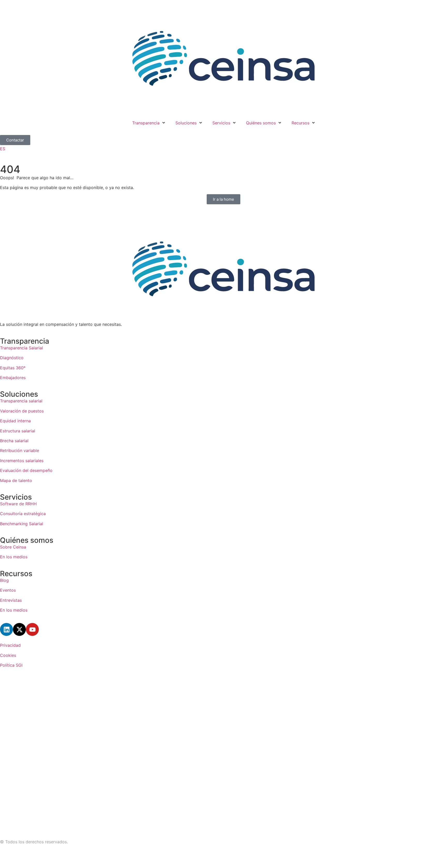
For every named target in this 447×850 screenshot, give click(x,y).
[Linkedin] (6, 629)
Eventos (8, 590)
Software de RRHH (18, 503)
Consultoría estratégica (23, 513)
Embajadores (13, 377)
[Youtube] (32, 629)
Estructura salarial (17, 430)
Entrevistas (11, 600)
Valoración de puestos (22, 410)
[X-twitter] (19, 629)
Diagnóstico (12, 357)
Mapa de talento (16, 480)
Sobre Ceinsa (13, 547)
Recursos (300, 122)
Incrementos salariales (21, 460)
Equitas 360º (12, 367)
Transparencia (146, 122)
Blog (4, 580)
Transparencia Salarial (21, 347)
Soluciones (186, 122)
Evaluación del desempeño (26, 470)
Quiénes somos (261, 122)
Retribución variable (19, 450)
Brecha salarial (14, 440)
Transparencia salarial (21, 400)
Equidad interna (15, 420)
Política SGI (11, 665)
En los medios (13, 556)
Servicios (221, 122)
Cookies (8, 655)
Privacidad (10, 645)
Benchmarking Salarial (21, 523)
